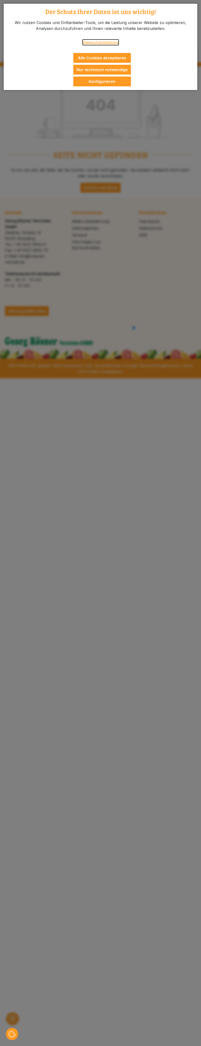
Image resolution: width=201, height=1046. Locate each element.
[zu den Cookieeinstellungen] (12, 1034)
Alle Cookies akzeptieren (102, 57)
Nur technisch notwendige (102, 69)
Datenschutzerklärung (100, 42)
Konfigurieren (102, 81)
